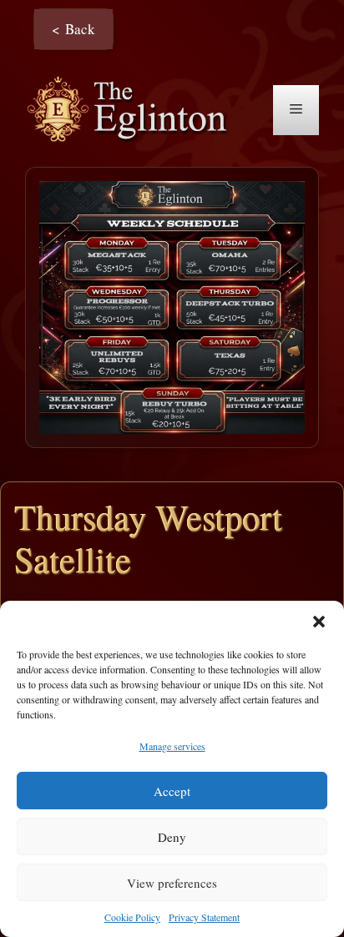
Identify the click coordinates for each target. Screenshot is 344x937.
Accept (172, 791)
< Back (73, 28)
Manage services (172, 746)
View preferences (172, 882)
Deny (172, 837)
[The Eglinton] (131, 108)
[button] (319, 621)
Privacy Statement (204, 917)
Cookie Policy (132, 917)
